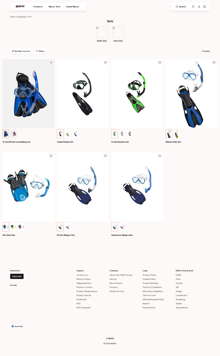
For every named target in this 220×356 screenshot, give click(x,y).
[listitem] (6, 133)
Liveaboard (181, 295)
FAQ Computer (84, 307)
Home (12, 17)
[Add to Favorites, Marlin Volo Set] (214, 62)
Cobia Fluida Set (65, 142)
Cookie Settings (150, 283)
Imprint (146, 303)
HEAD (178, 275)
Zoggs (179, 291)
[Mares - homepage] (20, 6)
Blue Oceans (116, 283)
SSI (177, 287)
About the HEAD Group (121, 275)
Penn (178, 279)
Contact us (82, 275)
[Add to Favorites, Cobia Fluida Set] (105, 62)
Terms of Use (149, 295)
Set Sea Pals (9, 235)
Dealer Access (117, 291)
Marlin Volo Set (173, 142)
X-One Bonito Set (120, 142)
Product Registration (87, 291)
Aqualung (180, 299)
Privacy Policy (149, 275)
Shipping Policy (84, 283)
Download (81, 299)
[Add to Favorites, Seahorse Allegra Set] (159, 156)
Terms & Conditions (152, 287)
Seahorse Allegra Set (122, 235)
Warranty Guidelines (153, 291)
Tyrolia (179, 283)
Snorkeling (21, 17)
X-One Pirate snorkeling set (16, 142)
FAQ (78, 303)
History (113, 279)
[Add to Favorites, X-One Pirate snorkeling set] (51, 62)
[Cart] (204, 6)
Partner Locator (84, 287)
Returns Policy (84, 279)
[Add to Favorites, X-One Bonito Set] (159, 62)
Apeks (179, 303)
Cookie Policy (149, 279)
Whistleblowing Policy (153, 299)
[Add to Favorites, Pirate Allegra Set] (105, 156)
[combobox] (21, 51)
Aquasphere (182, 307)
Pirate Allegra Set (66, 235)
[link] (193, 6)
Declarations (149, 307)
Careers (114, 287)
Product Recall (84, 295)
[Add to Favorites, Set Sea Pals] (51, 156)
